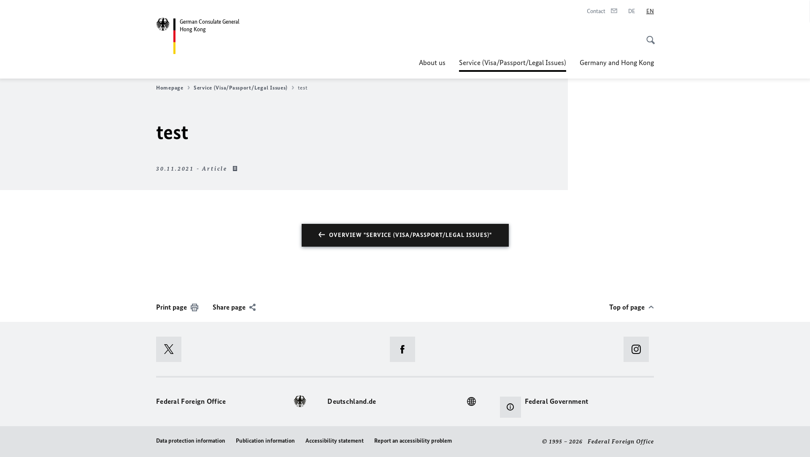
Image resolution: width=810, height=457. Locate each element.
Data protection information (190, 440)
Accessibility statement (334, 440)
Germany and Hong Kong (617, 62)
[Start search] (648, 35)
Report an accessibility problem (413, 440)
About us (432, 62)
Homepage (170, 87)
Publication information (265, 440)
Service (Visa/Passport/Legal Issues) (512, 65)
